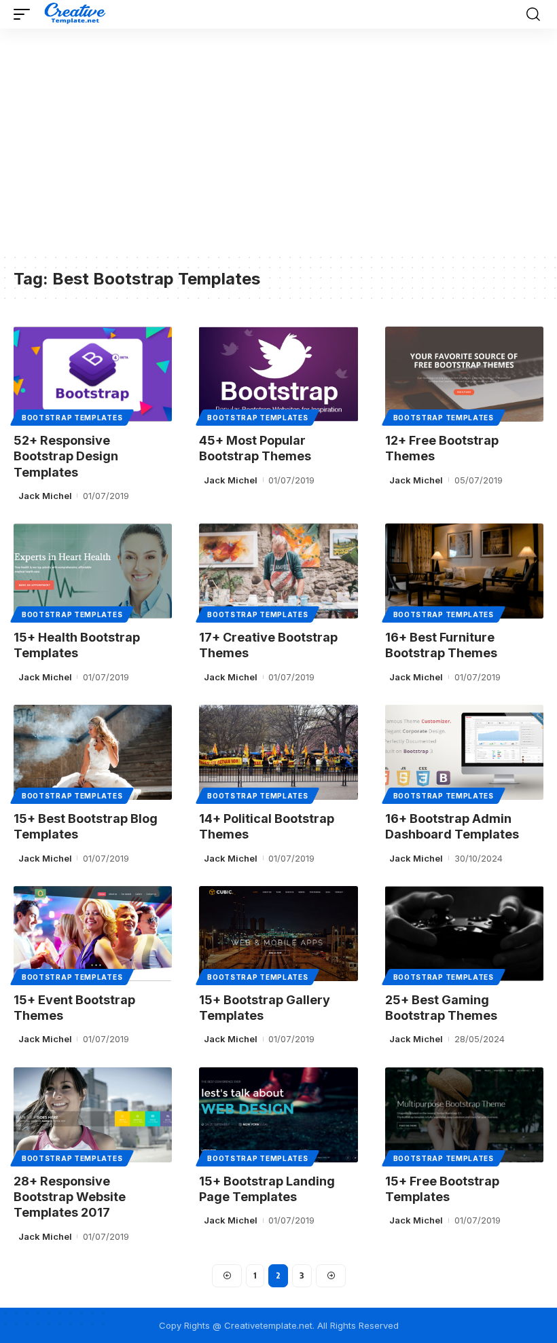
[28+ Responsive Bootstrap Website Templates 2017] (93, 1114)
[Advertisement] (278, 151)
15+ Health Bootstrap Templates (77, 645)
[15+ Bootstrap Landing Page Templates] (278, 1114)
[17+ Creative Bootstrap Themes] (278, 571)
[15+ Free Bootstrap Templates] (464, 1114)
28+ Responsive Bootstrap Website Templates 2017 (70, 1197)
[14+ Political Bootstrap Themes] (278, 752)
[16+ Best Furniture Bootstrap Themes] (464, 571)
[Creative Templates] (76, 14)
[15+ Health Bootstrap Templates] (93, 571)
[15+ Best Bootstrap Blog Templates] (93, 752)
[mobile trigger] (25, 14)
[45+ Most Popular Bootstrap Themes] (278, 374)
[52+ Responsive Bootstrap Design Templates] (93, 374)
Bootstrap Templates (72, 417)
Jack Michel (45, 495)
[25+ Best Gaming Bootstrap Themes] (464, 933)
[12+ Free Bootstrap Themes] (464, 374)
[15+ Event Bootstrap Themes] (93, 933)
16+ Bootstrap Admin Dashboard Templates (452, 826)
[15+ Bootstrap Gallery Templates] (278, 933)
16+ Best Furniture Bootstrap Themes (441, 645)
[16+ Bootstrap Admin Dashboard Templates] (464, 752)
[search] (533, 14)
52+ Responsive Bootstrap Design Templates (66, 456)
